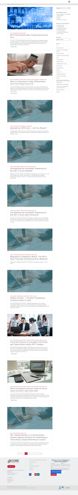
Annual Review (60, 47)
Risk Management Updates (64, 14)
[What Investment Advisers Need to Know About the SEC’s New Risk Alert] (29, 371)
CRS (57, 57)
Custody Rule (59, 59)
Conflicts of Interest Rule (62, 55)
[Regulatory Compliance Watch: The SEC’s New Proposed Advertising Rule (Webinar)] (29, 239)
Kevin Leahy (60, 33)
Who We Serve (32, 462)
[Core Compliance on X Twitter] (33, 474)
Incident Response (61, 74)
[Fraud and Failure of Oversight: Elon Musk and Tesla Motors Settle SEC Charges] (29, 325)
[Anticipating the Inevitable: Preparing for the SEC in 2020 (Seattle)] (29, 151)
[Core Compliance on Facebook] (30, 474)
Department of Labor (61, 63)
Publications (33, 296)
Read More (14, 46)
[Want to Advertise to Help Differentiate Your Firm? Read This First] (29, 64)
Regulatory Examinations (62, 84)
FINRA (57, 69)
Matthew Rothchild (62, 28)
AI (56, 45)
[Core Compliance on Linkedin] (38, 474)
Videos (58, 91)
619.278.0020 (9, 471)
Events (12, 166)
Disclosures (13, 296)
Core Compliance (28, 39)
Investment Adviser (19, 254)
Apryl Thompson (61, 30)
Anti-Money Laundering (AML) (62, 50)
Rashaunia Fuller (61, 29)
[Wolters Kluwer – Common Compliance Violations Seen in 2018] (29, 281)
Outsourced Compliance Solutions (38, 460)
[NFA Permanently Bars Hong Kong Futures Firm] (29, 18)
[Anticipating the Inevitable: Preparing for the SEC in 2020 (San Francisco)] (29, 195)
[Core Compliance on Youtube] (35, 474)
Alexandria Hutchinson (62, 32)
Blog (11, 33)
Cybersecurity (59, 61)
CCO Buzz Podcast (14, 126)
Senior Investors (32, 166)
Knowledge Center (34, 466)
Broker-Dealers (60, 53)
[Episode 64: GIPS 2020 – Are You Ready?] (29, 111)
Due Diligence (59, 67)
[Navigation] (69, 1)
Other (57, 78)
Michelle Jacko (61, 25)
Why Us (31, 464)
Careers (31, 468)
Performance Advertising (19, 33)
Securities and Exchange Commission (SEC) (37, 79)
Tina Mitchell (60, 26)
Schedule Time (11, 466)
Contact (31, 470)
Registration (59, 82)
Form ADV (58, 72)
